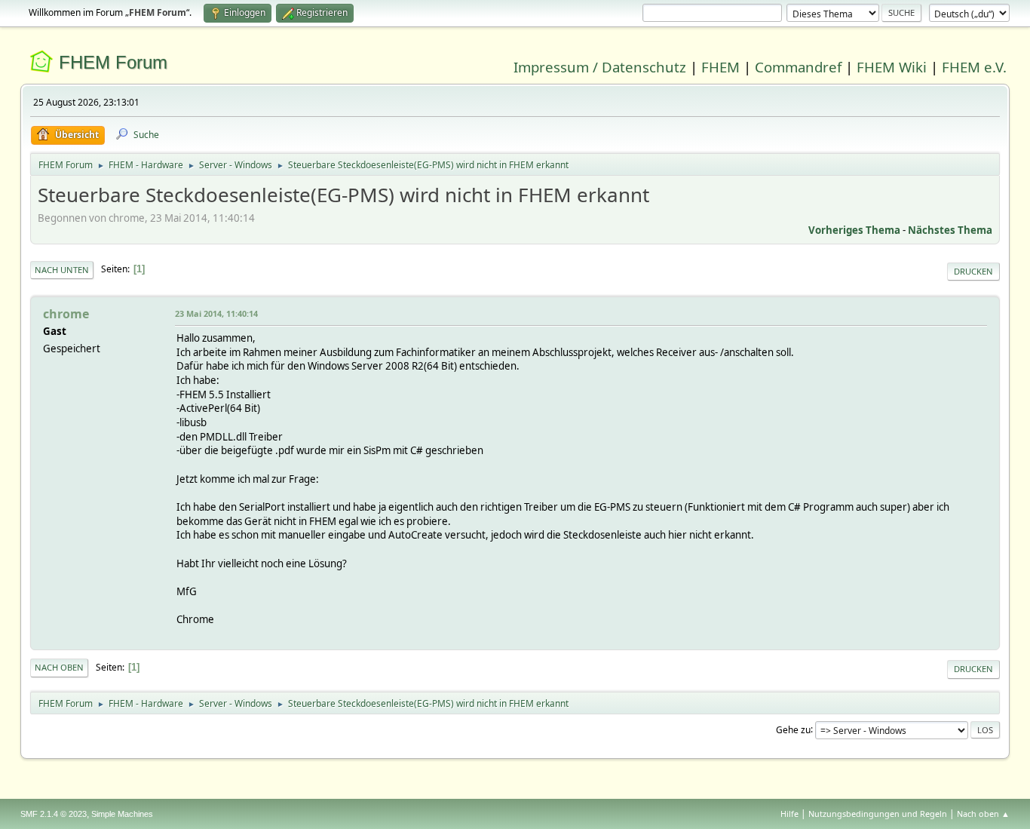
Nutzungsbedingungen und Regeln (877, 813)
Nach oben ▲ (983, 813)
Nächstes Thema (950, 230)
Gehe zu (793, 729)
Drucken (973, 271)
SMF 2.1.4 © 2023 (53, 813)
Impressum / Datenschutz (599, 66)
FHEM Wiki (892, 66)
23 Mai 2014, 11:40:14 (216, 313)
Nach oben (59, 667)
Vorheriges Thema (854, 230)
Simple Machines (122, 813)
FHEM (720, 66)
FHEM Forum (113, 62)
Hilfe (789, 813)
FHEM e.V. (974, 66)
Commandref (798, 66)
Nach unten (62, 269)
